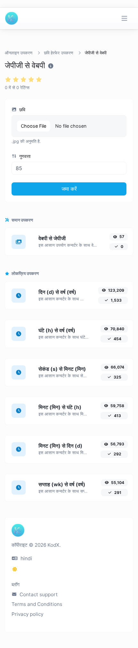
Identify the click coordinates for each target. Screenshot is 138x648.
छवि (21, 109)
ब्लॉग (16, 584)
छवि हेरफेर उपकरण (58, 52)
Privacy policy (27, 614)
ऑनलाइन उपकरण (18, 52)
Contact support (38, 594)
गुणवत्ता (24, 156)
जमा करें (69, 189)
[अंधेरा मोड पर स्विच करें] (15, 569)
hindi (25, 558)
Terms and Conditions (37, 604)
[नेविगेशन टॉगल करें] (124, 18)
